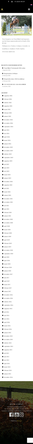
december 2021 (8, 198)
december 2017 (8, 274)
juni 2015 (6, 356)
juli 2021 (6, 205)
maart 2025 (7, 109)
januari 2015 (7, 374)
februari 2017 (8, 288)
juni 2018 (6, 257)
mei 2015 (6, 360)
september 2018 (8, 253)
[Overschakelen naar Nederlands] (31, 3)
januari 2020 (7, 236)
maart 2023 (7, 174)
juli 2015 (6, 353)
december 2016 (8, 295)
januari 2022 (7, 195)
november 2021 (8, 202)
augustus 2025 (8, 106)
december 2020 (8, 219)
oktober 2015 (8, 343)
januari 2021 (7, 216)
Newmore (19, 421)
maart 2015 (7, 367)
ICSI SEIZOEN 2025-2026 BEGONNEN (15, 84)
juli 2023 (6, 164)
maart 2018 (7, 264)
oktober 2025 (8, 102)
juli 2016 (6, 312)
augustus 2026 (8, 95)
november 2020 (8, 223)
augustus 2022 (8, 185)
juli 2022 (6, 188)
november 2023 (8, 150)
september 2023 (8, 157)
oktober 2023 (8, 154)
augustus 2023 (8, 161)
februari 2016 (8, 329)
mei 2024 (6, 133)
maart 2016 (7, 326)
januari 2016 (7, 332)
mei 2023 (6, 171)
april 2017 (7, 281)
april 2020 (7, 226)
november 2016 (8, 298)
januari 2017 (7, 291)
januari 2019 (7, 247)
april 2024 (7, 137)
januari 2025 (7, 116)
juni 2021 (6, 209)
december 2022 (8, 181)
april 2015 (7, 363)
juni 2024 (6, 130)
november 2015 (8, 339)
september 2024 (8, 126)
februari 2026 (8, 99)
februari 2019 (8, 243)
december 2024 (8, 120)
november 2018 (8, 250)
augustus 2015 (8, 350)
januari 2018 (7, 271)
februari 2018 (8, 267)
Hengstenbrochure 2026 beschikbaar (14, 79)
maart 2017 (7, 284)
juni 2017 (6, 277)
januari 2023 (7, 178)
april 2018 (7, 260)
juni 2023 (6, 168)
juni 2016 (6, 315)
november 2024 (8, 123)
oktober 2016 (8, 301)
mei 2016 (6, 319)
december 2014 (8, 377)
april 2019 (7, 240)
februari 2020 (8, 233)
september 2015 (8, 346)
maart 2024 (7, 140)
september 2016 (8, 305)
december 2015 (8, 336)
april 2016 (7, 322)
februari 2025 (8, 113)
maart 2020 (7, 229)
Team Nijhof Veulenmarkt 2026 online (14, 68)
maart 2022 (7, 192)
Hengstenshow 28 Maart (11, 73)
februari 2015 (8, 370)
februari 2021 (8, 212)
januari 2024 (7, 144)
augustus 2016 (8, 308)
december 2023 (8, 147)
